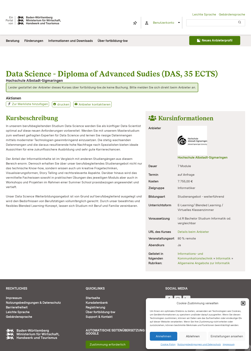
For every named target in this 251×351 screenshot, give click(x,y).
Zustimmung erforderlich (108, 344)
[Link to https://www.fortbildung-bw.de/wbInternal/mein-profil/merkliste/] (135, 23)
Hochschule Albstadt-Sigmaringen (202, 157)
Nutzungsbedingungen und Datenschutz (199, 344)
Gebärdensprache (232, 14)
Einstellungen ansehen (227, 336)
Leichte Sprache (204, 14)
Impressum (229, 344)
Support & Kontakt (99, 317)
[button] (243, 303)
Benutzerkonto (163, 22)
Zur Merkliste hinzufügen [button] (30, 104)
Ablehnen (193, 336)
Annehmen (163, 336)
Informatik (223, 258)
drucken (63, 104)
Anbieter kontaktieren (94, 104)
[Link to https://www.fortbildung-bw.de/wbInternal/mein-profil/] (147, 23)
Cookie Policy (168, 344)
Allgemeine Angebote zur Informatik (204, 263)
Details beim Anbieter (193, 232)
